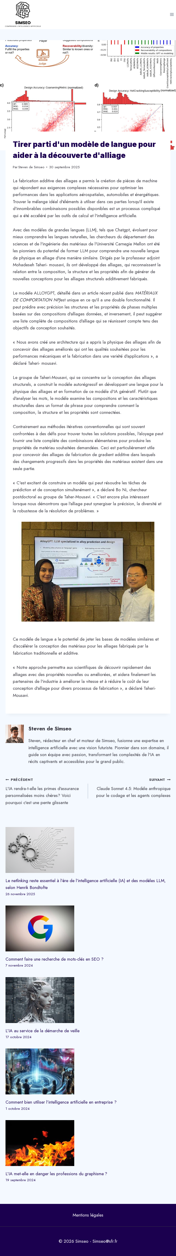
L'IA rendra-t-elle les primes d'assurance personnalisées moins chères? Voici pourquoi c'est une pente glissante (42, 791)
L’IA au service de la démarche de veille (43, 1031)
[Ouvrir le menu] (172, 14)
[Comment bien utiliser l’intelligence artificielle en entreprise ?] (88, 1071)
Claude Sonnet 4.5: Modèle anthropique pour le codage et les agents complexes (133, 788)
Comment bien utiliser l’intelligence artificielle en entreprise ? (61, 1102)
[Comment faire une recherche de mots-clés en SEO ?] (88, 928)
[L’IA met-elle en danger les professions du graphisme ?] (88, 1143)
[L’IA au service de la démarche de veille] (88, 1000)
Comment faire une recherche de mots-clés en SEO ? (55, 959)
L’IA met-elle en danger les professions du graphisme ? (56, 1174)
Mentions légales (88, 1215)
